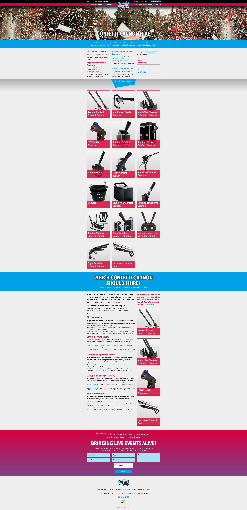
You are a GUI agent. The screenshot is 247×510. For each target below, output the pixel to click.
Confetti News (138, 1)
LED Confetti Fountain (99, 365)
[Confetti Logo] (123, 5)
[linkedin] (158, 1)
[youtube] (156, 1)
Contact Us (147, 1)
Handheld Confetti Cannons (105, 4)
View (142, 70)
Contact (114, 493)
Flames (145, 4)
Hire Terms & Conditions (142, 493)
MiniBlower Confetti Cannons (94, 331)
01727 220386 (91, 1)
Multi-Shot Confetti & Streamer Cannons (97, 349)
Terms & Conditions (131, 493)
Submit (123, 471)
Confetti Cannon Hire (91, 4)
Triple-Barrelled (96, 71)
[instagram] (160, 1)
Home (100, 493)
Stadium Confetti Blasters (106, 368)
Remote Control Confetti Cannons (103, 327)
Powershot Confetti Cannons (94, 403)
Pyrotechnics (151, 4)
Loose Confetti (138, 4)
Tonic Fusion (127, 507)
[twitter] (154, 1)
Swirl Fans (131, 73)
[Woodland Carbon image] (123, 501)
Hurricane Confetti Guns (100, 407)
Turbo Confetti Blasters (93, 384)
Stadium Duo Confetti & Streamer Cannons (98, 345)
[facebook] (152, 1)
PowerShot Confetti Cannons (99, 73)
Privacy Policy (121, 493)
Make (142, 61)
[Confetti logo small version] (123, 482)
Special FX (158, 4)
